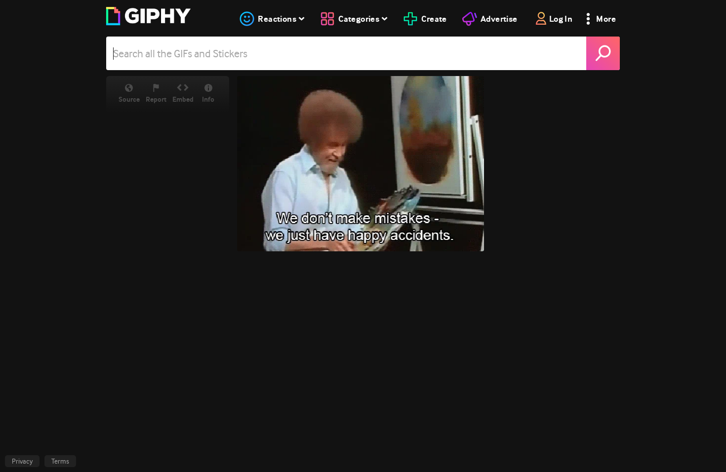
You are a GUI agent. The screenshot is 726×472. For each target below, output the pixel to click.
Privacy (22, 461)
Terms (60, 461)
